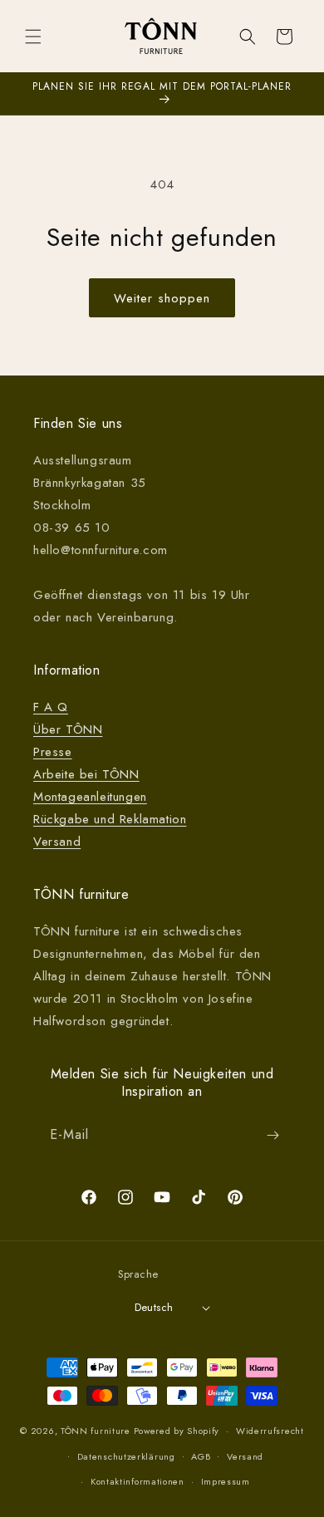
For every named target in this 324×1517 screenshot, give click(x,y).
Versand (57, 841)
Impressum (225, 1481)
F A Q (50, 707)
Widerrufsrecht (270, 1430)
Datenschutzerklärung (126, 1456)
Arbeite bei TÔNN (86, 774)
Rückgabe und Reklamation (109, 819)
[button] (33, 36)
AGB (200, 1456)
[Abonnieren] (272, 1135)
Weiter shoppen (162, 298)
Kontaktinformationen (137, 1481)
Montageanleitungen (90, 797)
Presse (52, 752)
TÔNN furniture (95, 1430)
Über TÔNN (67, 729)
